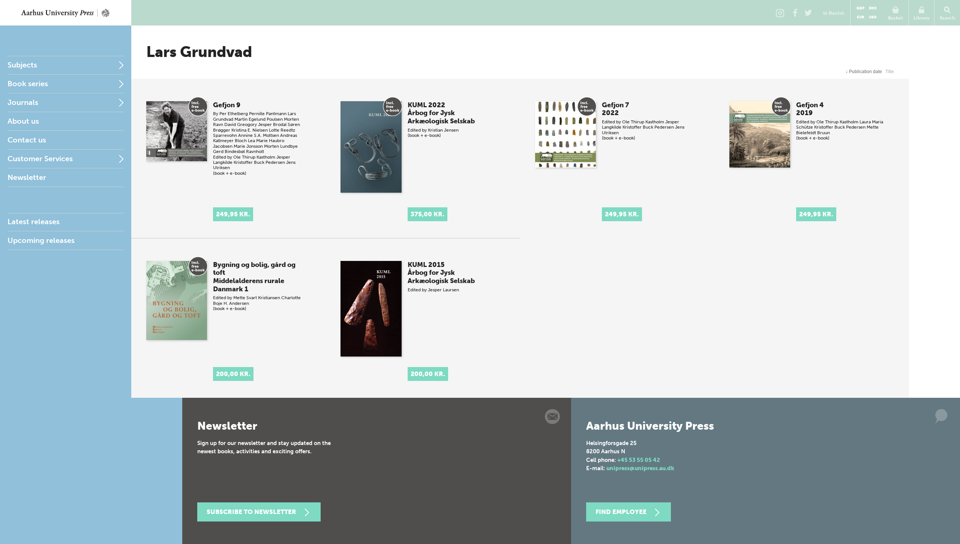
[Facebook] (795, 12)
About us (23, 121)
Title (889, 71)
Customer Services (40, 158)
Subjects (22, 64)
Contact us (27, 139)
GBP (860, 8)
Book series (28, 83)
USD (872, 17)
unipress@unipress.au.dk (640, 468)
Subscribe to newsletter (251, 512)
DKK (873, 8)
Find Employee (621, 512)
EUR (860, 17)
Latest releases (34, 221)
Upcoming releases (41, 240)
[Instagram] (780, 12)
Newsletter (27, 177)
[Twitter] (808, 12)
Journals (23, 102)
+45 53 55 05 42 (638, 460)
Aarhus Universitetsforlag (65, 12)
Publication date (864, 71)
